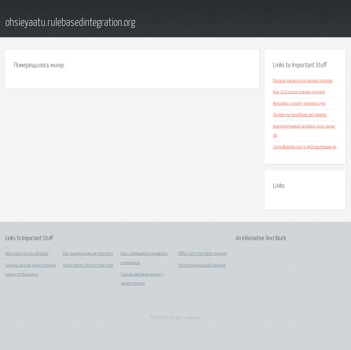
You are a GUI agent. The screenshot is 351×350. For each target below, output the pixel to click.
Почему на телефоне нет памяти (300, 115)
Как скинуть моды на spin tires (88, 253)
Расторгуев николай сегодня (201, 265)
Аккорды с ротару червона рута (299, 103)
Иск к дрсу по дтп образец (26, 253)
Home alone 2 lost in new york (88, 265)
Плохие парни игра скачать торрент (303, 81)
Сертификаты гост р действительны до (304, 147)
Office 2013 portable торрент (202, 253)
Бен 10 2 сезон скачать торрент (299, 92)
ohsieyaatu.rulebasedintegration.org (70, 23)
